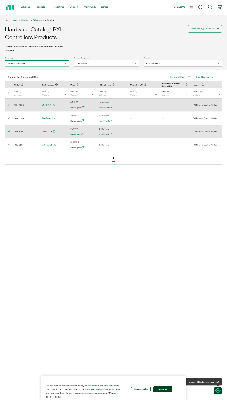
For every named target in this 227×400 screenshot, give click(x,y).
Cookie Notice (110, 389)
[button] (25, 93)
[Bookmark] (9, 93)
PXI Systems (38, 20)
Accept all (162, 388)
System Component (82, 58)
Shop (15, 20)
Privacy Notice (91, 389)
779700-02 (47, 144)
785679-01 (47, 131)
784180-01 (46, 104)
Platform (147, 58)
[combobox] (37, 63)
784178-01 (46, 118)
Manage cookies (141, 388)
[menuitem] (26, 7)
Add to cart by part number (202, 28)
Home (7, 20)
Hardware (25, 20)
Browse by (9, 58)
